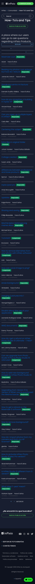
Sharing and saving (10, 210)
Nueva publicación (17, 26)
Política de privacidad (10, 559)
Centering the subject (11, 129)
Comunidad (12, 10)
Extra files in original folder (13, 142)
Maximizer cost (8, 56)
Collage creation (9, 157)
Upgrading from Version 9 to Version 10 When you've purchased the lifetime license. (17, 392)
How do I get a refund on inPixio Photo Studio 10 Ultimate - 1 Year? (16, 339)
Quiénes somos (23, 556)
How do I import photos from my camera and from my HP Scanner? (16, 439)
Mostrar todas (5, 48)
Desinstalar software (8, 556)
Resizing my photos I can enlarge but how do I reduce (16, 70)
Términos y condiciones (10, 553)
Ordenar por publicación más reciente (13, 52)
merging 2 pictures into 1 (12, 295)
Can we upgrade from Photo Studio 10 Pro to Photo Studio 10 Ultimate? (15, 357)
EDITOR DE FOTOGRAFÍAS (13, 541)
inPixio (4, 10)
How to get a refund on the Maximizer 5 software (13, 408)
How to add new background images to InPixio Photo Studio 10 (16, 373)
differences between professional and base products (16, 171)
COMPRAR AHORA (25, 3)
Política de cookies (26, 553)
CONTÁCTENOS (9, 546)
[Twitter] (32, 534)
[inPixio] (10, 3)
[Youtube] (20, 534)
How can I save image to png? (15, 268)
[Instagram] (24, 534)
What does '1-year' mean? (13, 486)
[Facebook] (28, 534)
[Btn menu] (2, 3)
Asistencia (28, 559)
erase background (10, 283)
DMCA (21, 559)
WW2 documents (9, 325)
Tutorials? (5, 238)
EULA (31, 556)
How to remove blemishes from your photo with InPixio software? (16, 252)
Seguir (18, 44)
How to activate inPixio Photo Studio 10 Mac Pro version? (14, 455)
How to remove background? (14, 422)
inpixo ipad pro (8, 185)
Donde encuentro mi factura (14, 84)
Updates (5, 197)
